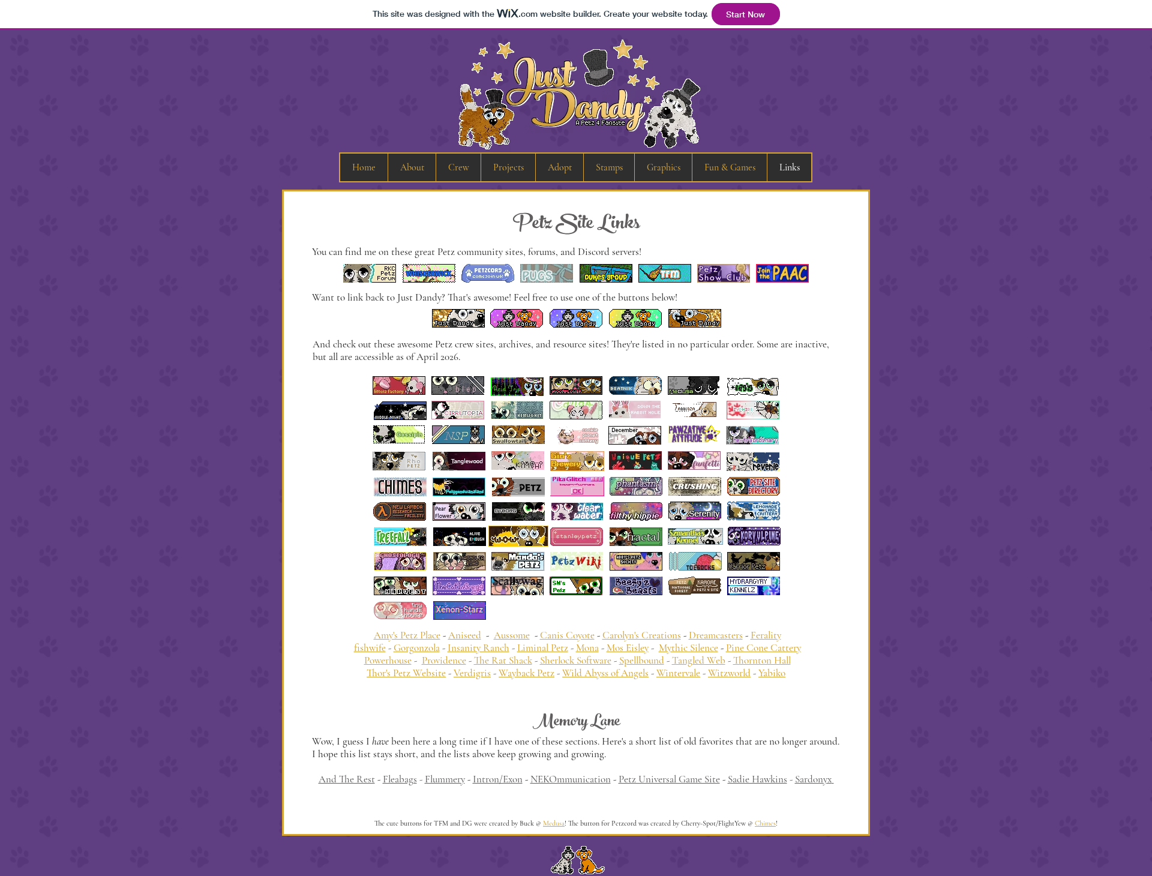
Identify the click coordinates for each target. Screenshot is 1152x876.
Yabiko (771, 673)
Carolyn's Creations (641, 635)
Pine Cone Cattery (763, 647)
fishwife (370, 647)
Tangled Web (698, 660)
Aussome (512, 635)
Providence (444, 660)
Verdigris (472, 673)
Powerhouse (388, 660)
